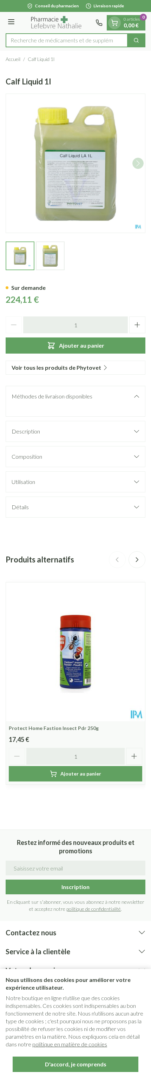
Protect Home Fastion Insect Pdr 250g (54, 728)
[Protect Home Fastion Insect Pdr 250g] (75, 651)
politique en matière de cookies (69, 1044)
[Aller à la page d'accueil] (56, 22)
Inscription (75, 886)
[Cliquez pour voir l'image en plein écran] (75, 163)
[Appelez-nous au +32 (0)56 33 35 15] (99, 22)
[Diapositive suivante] (137, 559)
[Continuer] (138, 163)
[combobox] (67, 40)
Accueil (13, 59)
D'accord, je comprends (75, 1064)
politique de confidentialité (93, 909)
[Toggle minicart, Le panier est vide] (114, 22)
